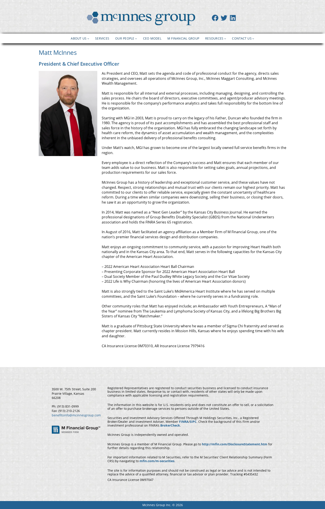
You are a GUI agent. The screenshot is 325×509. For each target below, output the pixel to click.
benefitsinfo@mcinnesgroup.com (76, 415)
